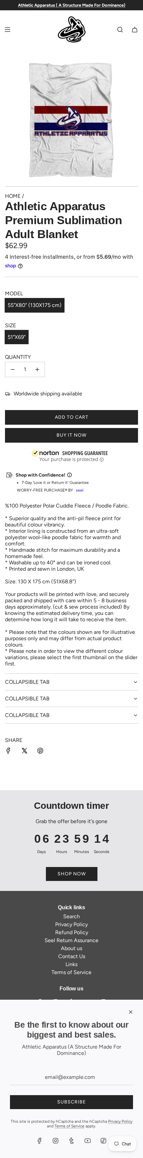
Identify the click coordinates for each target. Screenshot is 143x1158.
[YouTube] (87, 1140)
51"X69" (17, 337)
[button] (0, 1124)
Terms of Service (69, 1126)
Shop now (72, 874)
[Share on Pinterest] (40, 751)
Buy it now (71, 435)
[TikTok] (103, 1140)
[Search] (120, 29)
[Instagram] (55, 1140)
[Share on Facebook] (8, 751)
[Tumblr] (71, 1140)
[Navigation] (7, 29)
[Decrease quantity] (12, 369)
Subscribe (71, 1102)
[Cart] (134, 29)
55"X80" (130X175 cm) (35, 305)
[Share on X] (24, 751)
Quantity (18, 357)
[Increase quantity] (37, 369)
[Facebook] (39, 1140)
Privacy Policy (120, 1121)
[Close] (130, 1012)
